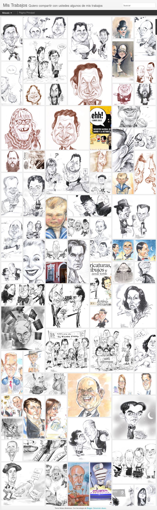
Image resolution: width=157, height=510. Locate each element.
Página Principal (27, 12)
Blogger (89, 508)
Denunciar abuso (99, 508)
